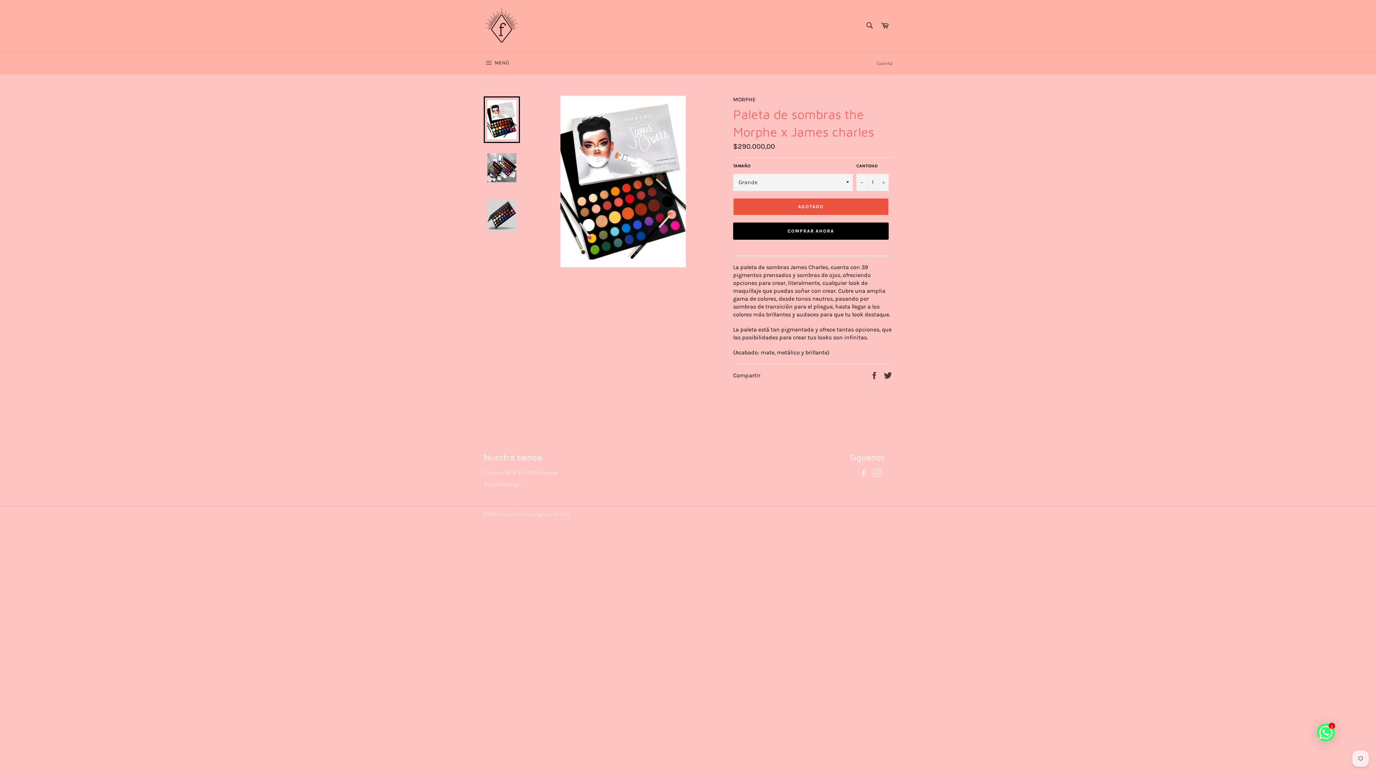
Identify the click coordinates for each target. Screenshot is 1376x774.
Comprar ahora (811, 231)
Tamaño (741, 165)
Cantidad (867, 165)
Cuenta (884, 63)
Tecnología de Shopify (546, 514)
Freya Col (511, 514)
